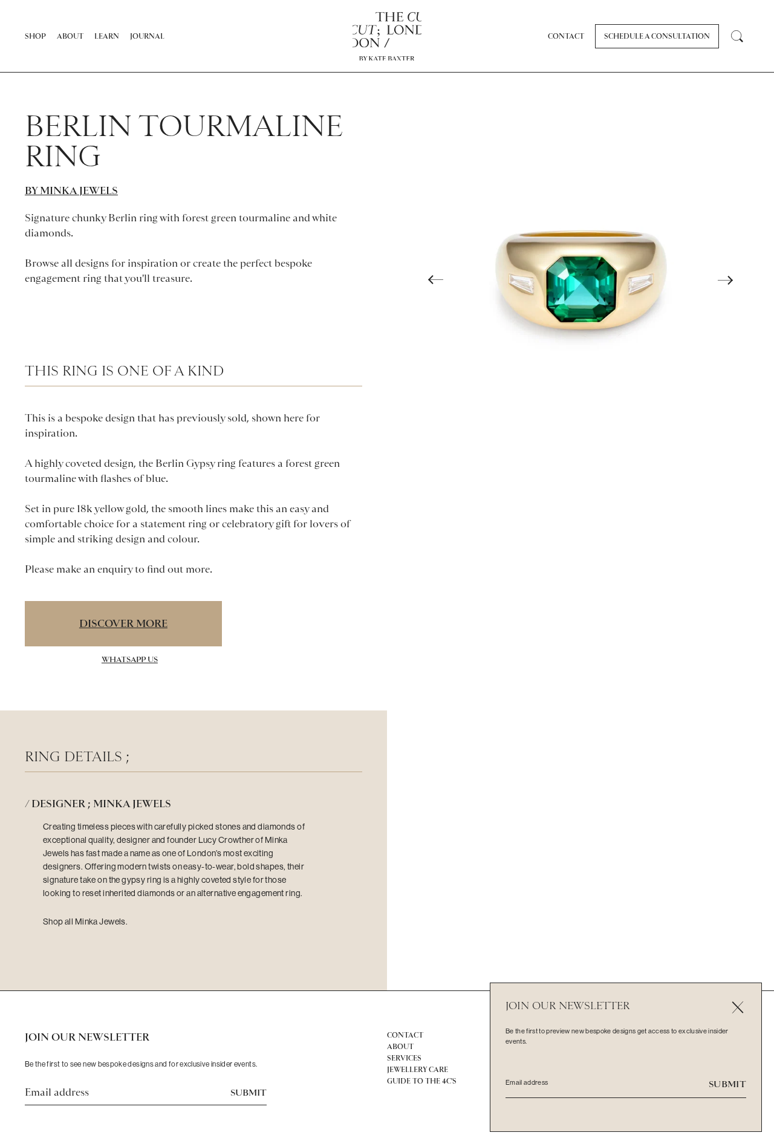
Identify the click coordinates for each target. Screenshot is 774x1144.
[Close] (737, 1007)
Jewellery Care (417, 1069)
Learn (106, 36)
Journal (147, 36)
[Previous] (436, 280)
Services (404, 1058)
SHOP (35, 36)
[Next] (725, 280)
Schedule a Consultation (657, 36)
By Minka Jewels (71, 190)
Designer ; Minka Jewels (101, 804)
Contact (566, 36)
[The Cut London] (387, 30)
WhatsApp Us (130, 659)
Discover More (123, 623)
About (70, 36)
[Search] (737, 36)
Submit (248, 1092)
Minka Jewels (100, 921)
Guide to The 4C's (422, 1081)
